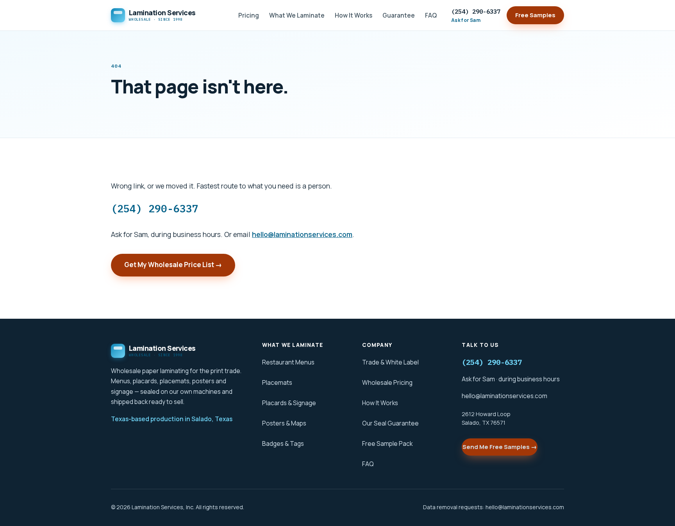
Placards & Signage (289, 403)
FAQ (431, 15)
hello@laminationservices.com (302, 234)
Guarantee (398, 15)
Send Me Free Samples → (499, 447)
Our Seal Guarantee (390, 423)
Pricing (248, 15)
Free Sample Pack (387, 443)
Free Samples (535, 15)
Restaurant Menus (288, 362)
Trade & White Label (390, 362)
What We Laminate (297, 15)
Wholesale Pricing (387, 382)
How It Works (353, 15)
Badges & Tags (283, 443)
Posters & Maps (284, 423)
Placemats (277, 382)
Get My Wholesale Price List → (173, 264)
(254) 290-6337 (475, 15)
